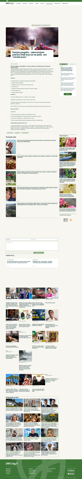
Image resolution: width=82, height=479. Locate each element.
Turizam (37, 3)
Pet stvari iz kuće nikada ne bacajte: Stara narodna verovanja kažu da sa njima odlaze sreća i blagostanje (36, 141)
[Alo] (7, 0)
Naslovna (19, 3)
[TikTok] (73, 464)
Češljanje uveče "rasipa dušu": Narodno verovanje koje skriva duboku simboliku (42, 262)
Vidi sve (67, 94)
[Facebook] (71, 464)
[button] (49, 63)
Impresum (49, 471)
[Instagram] (75, 464)
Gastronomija (49, 3)
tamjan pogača (10, 132)
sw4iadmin (15, 63)
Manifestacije (65, 3)
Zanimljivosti (57, 3)
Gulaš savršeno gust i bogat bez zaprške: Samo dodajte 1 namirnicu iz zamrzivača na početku (37, 156)
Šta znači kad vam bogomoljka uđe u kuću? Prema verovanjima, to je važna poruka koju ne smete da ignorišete (67, 210)
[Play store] (71, 470)
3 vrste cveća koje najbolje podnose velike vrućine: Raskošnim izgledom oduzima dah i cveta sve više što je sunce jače (67, 180)
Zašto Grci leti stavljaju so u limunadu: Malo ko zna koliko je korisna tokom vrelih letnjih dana (66, 195)
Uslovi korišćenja (51, 468)
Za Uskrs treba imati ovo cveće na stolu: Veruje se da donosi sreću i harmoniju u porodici (18, 262)
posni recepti (17, 132)
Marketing (49, 470)
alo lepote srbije (25, 132)
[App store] (71, 474)
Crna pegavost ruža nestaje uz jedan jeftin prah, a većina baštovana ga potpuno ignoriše (67, 149)
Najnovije (25, 3)
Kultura (42, 3)
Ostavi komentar (39, 252)
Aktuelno (31, 3)
